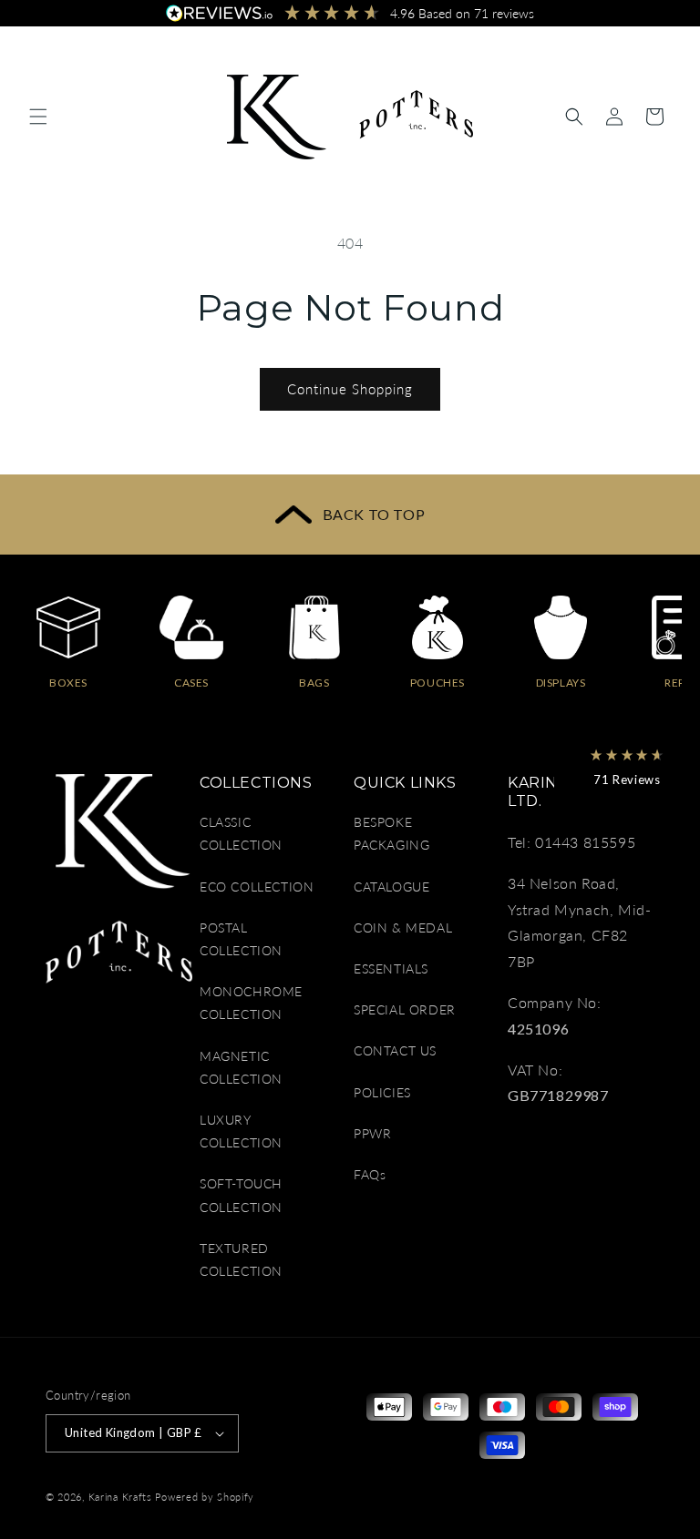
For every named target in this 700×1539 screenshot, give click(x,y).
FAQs (370, 1174)
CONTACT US (395, 1050)
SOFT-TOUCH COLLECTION (241, 1195)
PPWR (372, 1133)
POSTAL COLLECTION (241, 939)
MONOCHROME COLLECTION (251, 1003)
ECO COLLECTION (257, 886)
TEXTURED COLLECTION (241, 1259)
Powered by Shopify (204, 1497)
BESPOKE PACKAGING (391, 833)
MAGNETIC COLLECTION (241, 1067)
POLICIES (382, 1092)
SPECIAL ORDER (405, 1009)
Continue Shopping (350, 389)
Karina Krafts (120, 1497)
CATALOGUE (391, 886)
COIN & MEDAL (403, 927)
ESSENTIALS (391, 968)
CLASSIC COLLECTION (241, 833)
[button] (38, 117)
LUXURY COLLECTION (241, 1131)
